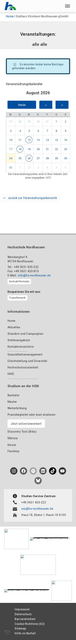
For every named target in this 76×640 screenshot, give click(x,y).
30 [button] (38, 121)
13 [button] (38, 139)
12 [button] (29, 139)
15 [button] (56, 139)
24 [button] (10, 158)
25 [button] (20, 158)
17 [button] (10, 149)
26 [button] (29, 158)
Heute (22, 105)
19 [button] (29, 149)
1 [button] (56, 121)
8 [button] (56, 130)
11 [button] (20, 139)
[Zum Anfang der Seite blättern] (64, 628)
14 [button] (47, 139)
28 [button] (20, 121)
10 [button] (10, 139)
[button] (67, 6)
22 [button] (56, 149)
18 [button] (20, 149)
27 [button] (10, 121)
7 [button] (47, 130)
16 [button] (65, 139)
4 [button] (20, 130)
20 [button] (38, 149)
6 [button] (38, 130)
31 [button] (47, 121)
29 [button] (29, 121)
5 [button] (29, 130)
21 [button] (47, 149)
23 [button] (65, 149)
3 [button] (11, 130)
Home (10, 16)
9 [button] (65, 130)
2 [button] (65, 121)
